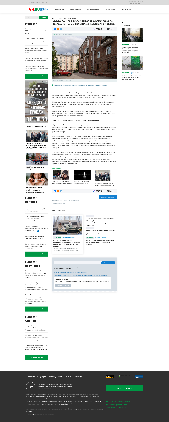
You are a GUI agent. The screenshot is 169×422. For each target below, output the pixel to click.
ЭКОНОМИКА (125, 72)
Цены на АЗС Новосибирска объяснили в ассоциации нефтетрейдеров (131, 77)
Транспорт (111, 9)
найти (44, 17)
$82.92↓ (44, 2)
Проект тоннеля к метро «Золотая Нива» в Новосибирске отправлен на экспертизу (131, 49)
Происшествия (93, 9)
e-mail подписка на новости (119, 402)
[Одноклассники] (58, 29)
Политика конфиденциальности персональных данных (40, 414)
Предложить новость (107, 197)
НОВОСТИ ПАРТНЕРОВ (68, 237)
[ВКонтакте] (55, 29)
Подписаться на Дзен (63, 285)
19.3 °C (39, 2)
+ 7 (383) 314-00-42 (52, 403)
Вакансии (69, 377)
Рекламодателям (55, 377)
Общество (59, 9)
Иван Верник (68, 34)
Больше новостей (37, 76)
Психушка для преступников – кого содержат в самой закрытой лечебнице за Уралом (80, 275)
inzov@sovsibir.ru (77, 403)
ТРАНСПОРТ (125, 44)
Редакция (41, 377)
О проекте (30, 377)
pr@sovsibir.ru (50, 404)
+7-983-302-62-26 (63, 404)
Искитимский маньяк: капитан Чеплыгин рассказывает (70, 272)
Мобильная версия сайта (116, 408)
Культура (126, 9)
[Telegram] (61, 29)
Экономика (75, 9)
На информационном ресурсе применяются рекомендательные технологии (45, 408)
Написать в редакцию (124, 388)
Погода (78, 377)
